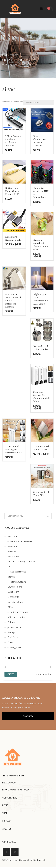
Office (10, 607)
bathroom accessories (21, 541)
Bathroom (12, 536)
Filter (10, 674)
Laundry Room (14, 586)
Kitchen (11, 576)
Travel (10, 642)
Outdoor (11, 622)
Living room (13, 591)
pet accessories (15, 627)
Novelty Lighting (15, 602)
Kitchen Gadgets (18, 581)
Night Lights (13, 596)
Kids (9, 566)
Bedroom (12, 546)
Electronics (12, 551)
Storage (11, 632)
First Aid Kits (13, 556)
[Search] (48, 516)
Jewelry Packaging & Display (21, 561)
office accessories (19, 612)
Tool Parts (12, 637)
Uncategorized (14, 647)
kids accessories (18, 571)
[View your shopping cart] (50, 9)
